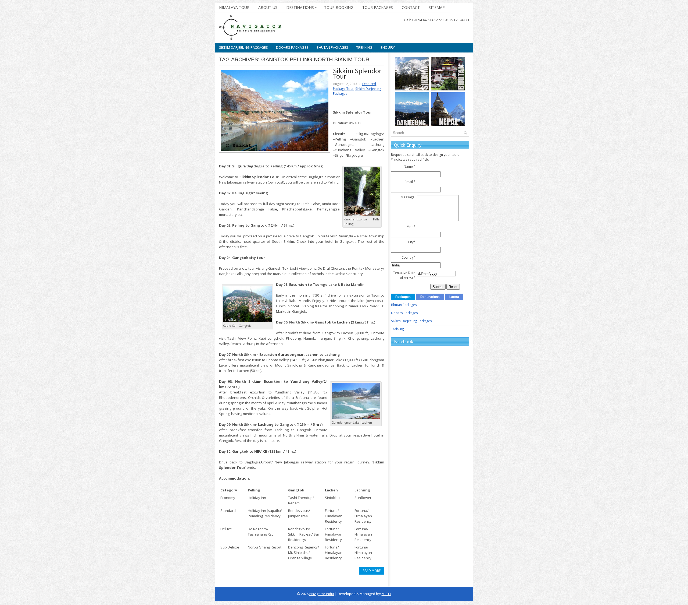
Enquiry (388, 47)
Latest (454, 297)
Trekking (364, 47)
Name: (409, 166)
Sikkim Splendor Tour (357, 73)
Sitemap (437, 7)
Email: (410, 182)
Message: (408, 197)
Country (408, 257)
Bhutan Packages (332, 47)
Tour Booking (338, 7)
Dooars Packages (292, 47)
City (411, 242)
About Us (267, 7)
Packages (403, 297)
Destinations (301, 7)
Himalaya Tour (234, 7)
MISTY (386, 593)
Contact (411, 7)
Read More (372, 570)
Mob (411, 226)
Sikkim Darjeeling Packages (243, 47)
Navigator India (321, 593)
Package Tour (343, 88)
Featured (369, 84)
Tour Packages (377, 7)
